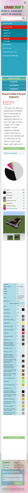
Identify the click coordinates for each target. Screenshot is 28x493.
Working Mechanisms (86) (10, 55)
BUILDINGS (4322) (7, 23)
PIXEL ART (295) (7, 48)
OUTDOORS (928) (7, 27)
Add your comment (14, 437)
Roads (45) (6, 38)
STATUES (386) (7, 44)
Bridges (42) (7, 36)
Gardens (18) (7, 33)
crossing (19, 298)
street (21, 297)
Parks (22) (6, 30)
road (18, 296)
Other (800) (7, 41)
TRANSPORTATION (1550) (9, 52)
